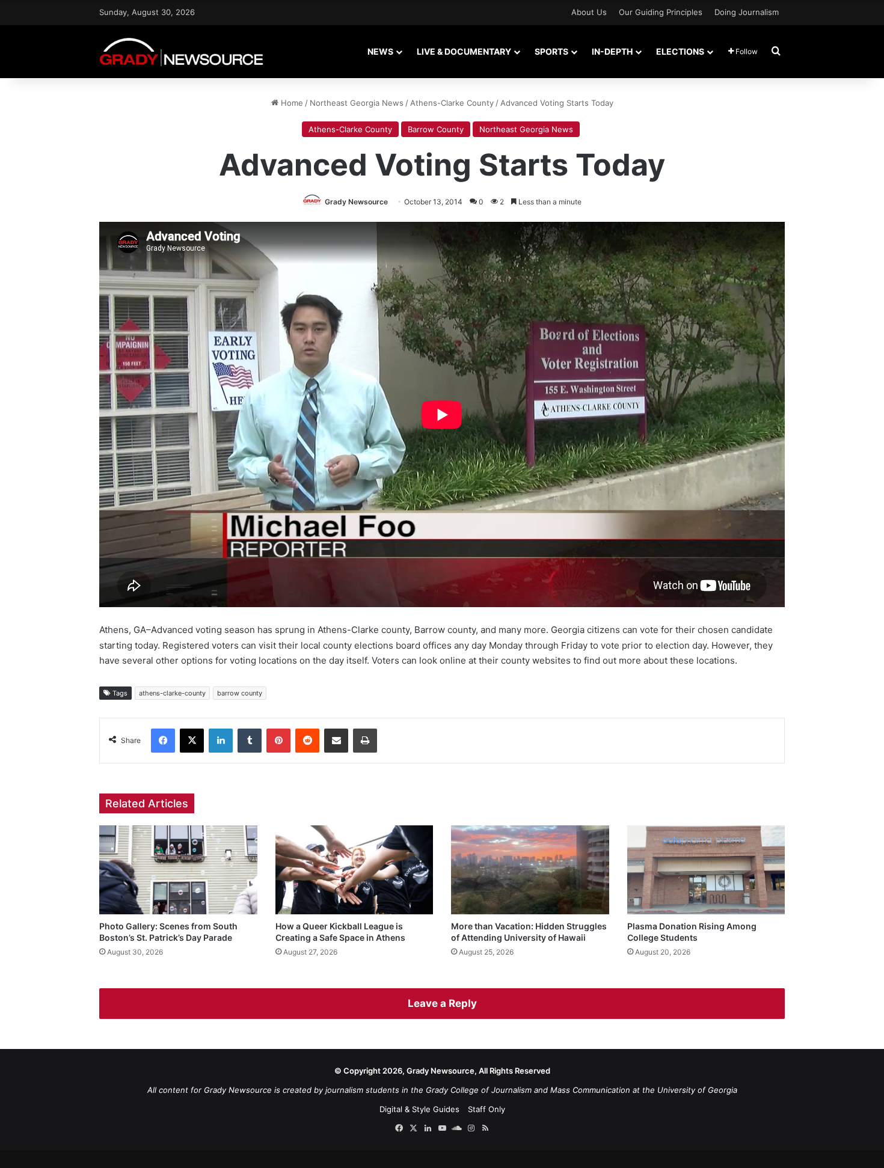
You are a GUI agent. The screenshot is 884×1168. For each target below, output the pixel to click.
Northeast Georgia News (357, 103)
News (380, 51)
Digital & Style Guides (419, 1109)
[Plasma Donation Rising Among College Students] (706, 869)
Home (290, 103)
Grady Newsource (356, 201)
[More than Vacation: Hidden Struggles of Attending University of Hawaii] (530, 869)
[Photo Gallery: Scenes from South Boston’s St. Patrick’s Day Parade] (178, 869)
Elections (680, 51)
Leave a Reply (442, 1003)
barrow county (239, 693)
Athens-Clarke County (452, 103)
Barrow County (436, 129)
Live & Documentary (464, 51)
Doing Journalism (746, 12)
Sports (551, 51)
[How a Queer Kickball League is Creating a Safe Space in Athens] (354, 869)
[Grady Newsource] (181, 51)
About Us (589, 12)
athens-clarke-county (172, 693)
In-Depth (612, 51)
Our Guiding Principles (660, 12)
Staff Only (486, 1109)
